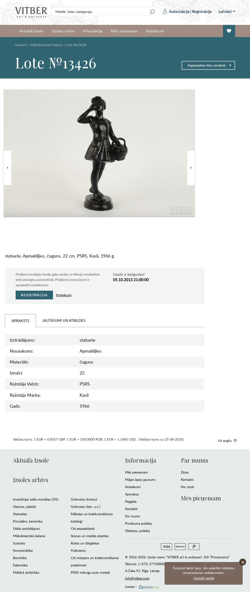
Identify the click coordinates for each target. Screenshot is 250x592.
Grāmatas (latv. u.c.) (85, 506)
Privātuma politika (138, 523)
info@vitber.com (137, 578)
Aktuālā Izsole (31, 460)
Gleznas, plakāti (24, 506)
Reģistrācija (202, 11)
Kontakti (131, 508)
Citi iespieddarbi (82, 528)
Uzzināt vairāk (203, 578)
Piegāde (130, 501)
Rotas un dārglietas (85, 543)
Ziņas (185, 472)
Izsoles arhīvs (30, 479)
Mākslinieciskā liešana (46, 44)
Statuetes (20, 514)
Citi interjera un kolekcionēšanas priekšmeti (95, 561)
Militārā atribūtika (26, 572)
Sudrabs (19, 543)
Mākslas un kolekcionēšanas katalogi (92, 517)
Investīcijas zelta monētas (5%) (35, 499)
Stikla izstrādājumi (26, 528)
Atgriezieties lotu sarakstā (207, 65)
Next (191, 168)
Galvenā (21, 44)
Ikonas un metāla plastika (90, 535)
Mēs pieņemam (136, 472)
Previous (7, 168)
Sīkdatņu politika (137, 530)
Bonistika (20, 557)
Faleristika (20, 565)
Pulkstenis (78, 550)
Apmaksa (132, 494)
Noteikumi (155, 31)
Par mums (132, 516)
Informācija (140, 460)
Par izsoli (187, 486)
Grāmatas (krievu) (84, 499)
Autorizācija (179, 11)
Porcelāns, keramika (27, 521)
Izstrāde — (131, 586)
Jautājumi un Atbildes (63, 320)
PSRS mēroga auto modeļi (90, 572)
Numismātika (23, 550)
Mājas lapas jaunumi (140, 479)
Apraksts (20, 320)
